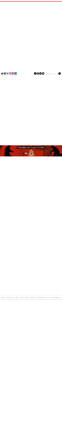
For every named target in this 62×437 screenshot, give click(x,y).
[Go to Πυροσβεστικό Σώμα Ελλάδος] (31, 150)
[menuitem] (3, 297)
